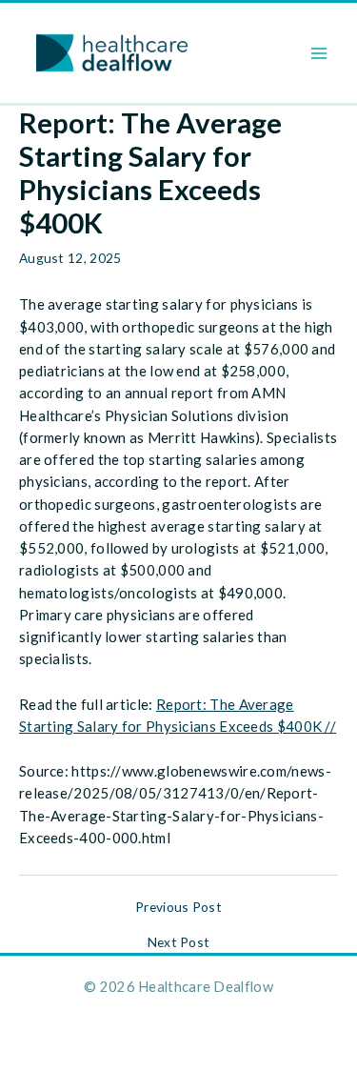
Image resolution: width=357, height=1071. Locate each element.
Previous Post (178, 907)
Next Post (179, 942)
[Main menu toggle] (319, 52)
